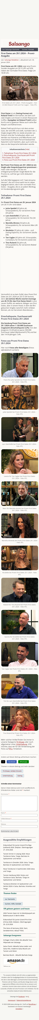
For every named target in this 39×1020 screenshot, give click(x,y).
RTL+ (11, 749)
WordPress (32, 1004)
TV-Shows (20, 742)
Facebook (21, 996)
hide (27, 149)
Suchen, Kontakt (28, 49)
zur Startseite (10, 899)
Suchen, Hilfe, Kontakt (13, 904)
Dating (20, 776)
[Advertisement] (19, 20)
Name (3, 813)
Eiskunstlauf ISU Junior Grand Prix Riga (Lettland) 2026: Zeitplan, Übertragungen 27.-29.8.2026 (18, 847)
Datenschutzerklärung (24, 1000)
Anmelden (19, 1009)
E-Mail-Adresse (6, 818)
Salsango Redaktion (12, 60)
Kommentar (5, 794)
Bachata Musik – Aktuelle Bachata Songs (17, 955)
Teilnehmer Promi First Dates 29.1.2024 (19, 153)
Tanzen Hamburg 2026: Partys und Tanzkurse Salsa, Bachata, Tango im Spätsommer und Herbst (16, 877)
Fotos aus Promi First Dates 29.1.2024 (18, 160)
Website (3, 824)
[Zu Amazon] (16, 964)
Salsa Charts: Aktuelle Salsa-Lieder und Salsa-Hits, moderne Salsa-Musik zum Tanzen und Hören (17, 948)
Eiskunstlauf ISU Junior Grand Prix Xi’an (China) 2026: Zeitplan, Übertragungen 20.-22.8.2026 (17, 922)
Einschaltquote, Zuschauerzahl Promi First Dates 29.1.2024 (18, 156)
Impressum (11, 1000)
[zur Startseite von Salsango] (19, 44)
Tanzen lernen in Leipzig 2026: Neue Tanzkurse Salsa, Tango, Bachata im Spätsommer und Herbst (16, 856)
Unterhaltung (21, 744)
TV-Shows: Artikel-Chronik (12, 771)
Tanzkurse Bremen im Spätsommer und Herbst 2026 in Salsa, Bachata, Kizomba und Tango (19, 886)
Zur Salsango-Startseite (10, 49)
